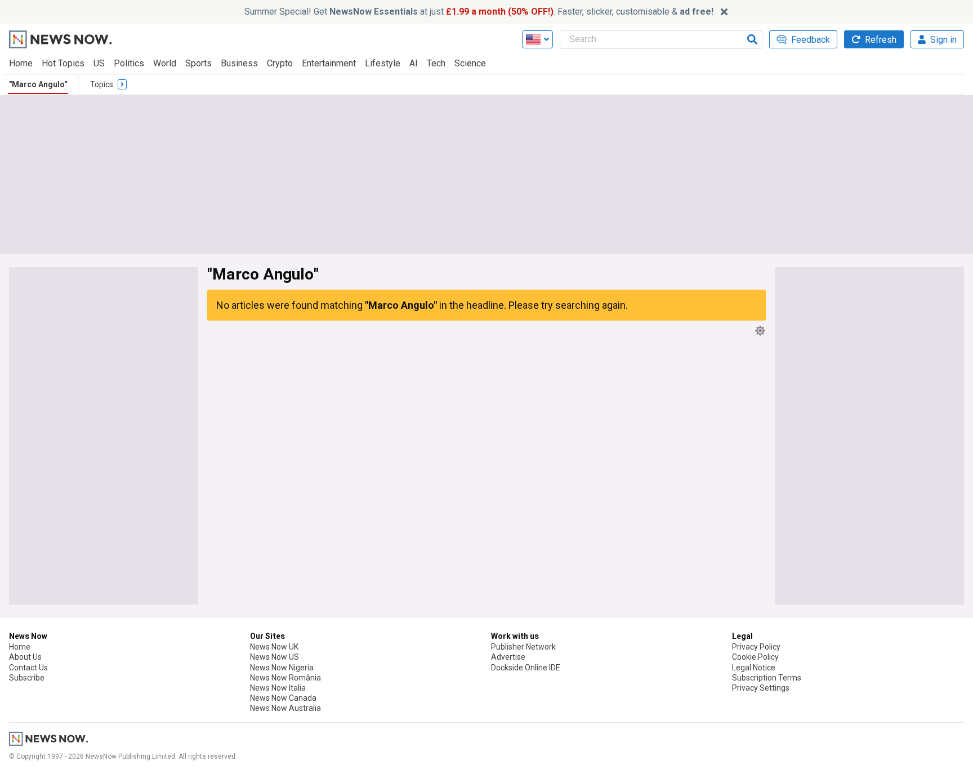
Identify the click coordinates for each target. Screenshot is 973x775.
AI (413, 63)
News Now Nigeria (282, 667)
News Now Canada (283, 697)
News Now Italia (278, 687)
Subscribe (26, 677)
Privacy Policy (756, 646)
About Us (25, 656)
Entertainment (329, 63)
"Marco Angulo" (38, 84)
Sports (198, 63)
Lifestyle (382, 63)
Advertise (508, 656)
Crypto (280, 63)
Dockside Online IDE (525, 667)
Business (239, 63)
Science (470, 63)
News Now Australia (285, 708)
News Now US (274, 656)
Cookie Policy (755, 656)
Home (21, 63)
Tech (436, 63)
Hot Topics (63, 63)
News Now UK (274, 646)
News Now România (285, 677)
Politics (129, 63)
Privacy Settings (760, 687)
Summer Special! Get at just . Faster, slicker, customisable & (478, 11)
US (99, 63)
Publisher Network (523, 646)
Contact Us (28, 667)
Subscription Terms (766, 677)
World (164, 63)
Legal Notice (753, 667)
